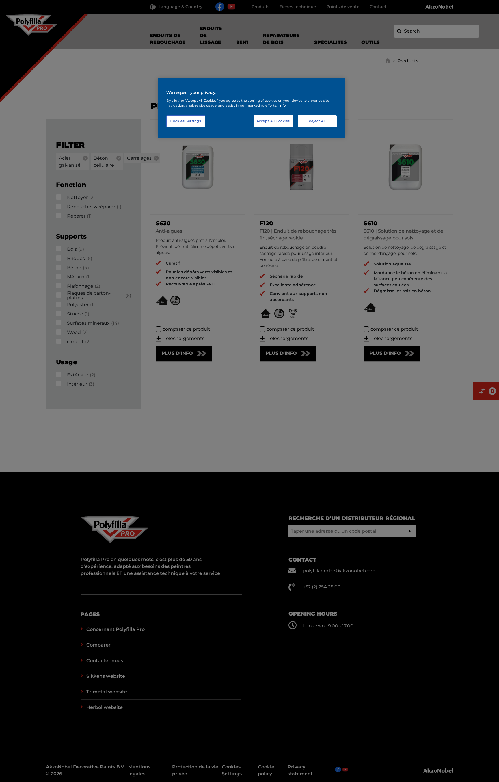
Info (282, 105)
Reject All (317, 121)
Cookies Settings (185, 121)
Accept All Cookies (273, 121)
